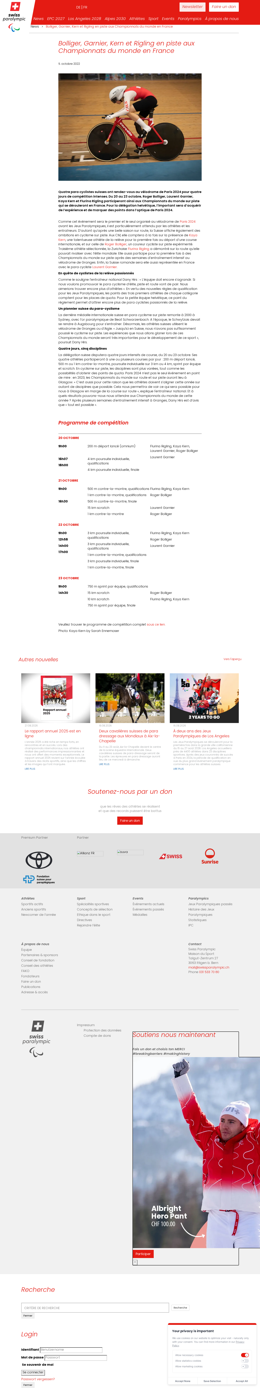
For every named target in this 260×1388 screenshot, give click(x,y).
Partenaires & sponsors (39, 955)
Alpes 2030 (115, 19)
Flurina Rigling (138, 249)
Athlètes (137, 19)
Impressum (86, 1025)
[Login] (165, 7)
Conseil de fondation (37, 960)
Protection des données (102, 1030)
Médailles (140, 915)
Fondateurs (30, 976)
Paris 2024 (188, 222)
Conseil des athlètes (37, 966)
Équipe (26, 950)
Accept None (182, 1381)
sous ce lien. (156, 624)
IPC (190, 925)
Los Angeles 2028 (84, 19)
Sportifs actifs (32, 904)
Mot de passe (32, 1357)
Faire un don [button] (130, 820)
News (38, 19)
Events (168, 19)
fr (85, 7)
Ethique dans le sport (93, 915)
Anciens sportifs (33, 909)
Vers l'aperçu (232, 659)
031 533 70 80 (209, 972)
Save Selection (212, 1381)
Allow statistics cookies (188, 1360)
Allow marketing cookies (189, 1366)
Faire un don (224, 7)
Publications (30, 987)
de (78, 7)
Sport (153, 19)
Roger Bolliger (116, 244)
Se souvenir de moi (37, 1365)
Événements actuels (148, 904)
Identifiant (30, 1350)
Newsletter (192, 7)
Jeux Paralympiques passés (210, 904)
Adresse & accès (34, 992)
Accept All (242, 1381)
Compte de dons (97, 1036)
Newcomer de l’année (38, 915)
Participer (143, 1254)
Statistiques (197, 920)
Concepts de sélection (94, 909)
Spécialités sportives (93, 904)
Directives (84, 920)
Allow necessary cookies (189, 1355)
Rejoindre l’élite (88, 925)
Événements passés (148, 909)
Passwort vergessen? (38, 1379)
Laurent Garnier (104, 267)
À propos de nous (222, 19)
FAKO (25, 971)
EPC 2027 (56, 19)
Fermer (28, 1315)
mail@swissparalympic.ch (208, 967)
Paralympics (189, 19)
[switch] (245, 1355)
